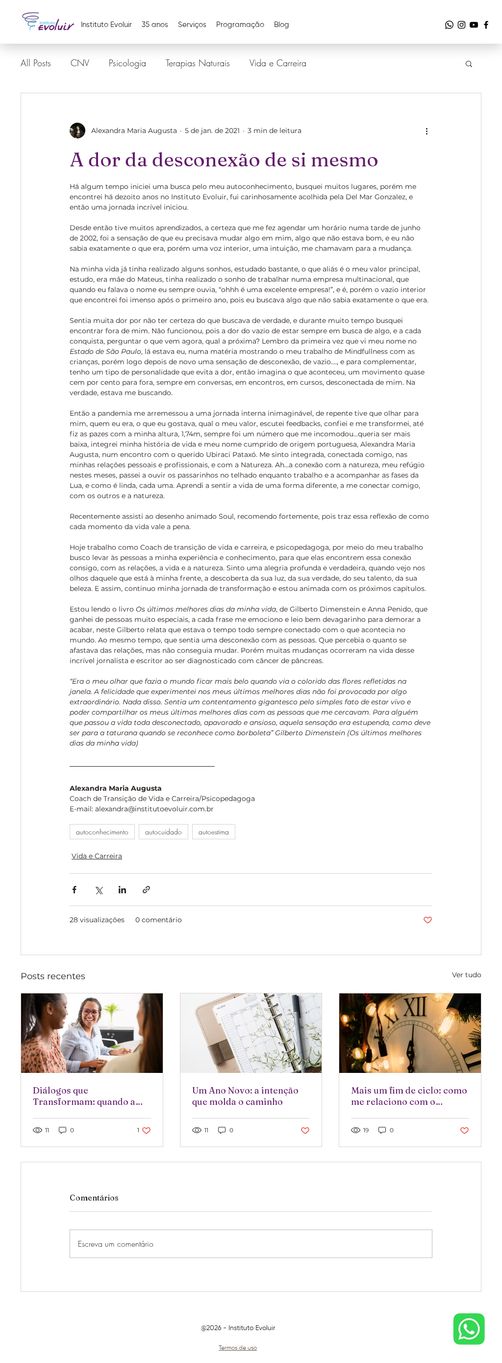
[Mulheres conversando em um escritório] (92, 1033)
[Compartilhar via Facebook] (74, 889)
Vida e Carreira (278, 63)
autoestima (214, 831)
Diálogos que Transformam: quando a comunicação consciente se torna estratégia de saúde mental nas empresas (91, 1096)
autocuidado (163, 831)
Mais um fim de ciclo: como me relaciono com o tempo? (409, 1096)
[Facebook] (486, 25)
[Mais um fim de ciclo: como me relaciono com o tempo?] (410, 1033)
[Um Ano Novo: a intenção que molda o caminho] (251, 1033)
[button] (469, 63)
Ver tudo (466, 974)
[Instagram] (461, 25)
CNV (80, 63)
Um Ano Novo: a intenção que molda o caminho (245, 1096)
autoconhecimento (102, 831)
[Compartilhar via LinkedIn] (122, 889)
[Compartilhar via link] (146, 889)
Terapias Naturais (198, 63)
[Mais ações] (426, 130)
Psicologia (127, 63)
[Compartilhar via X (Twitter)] (98, 889)
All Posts (36, 63)
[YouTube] (474, 25)
